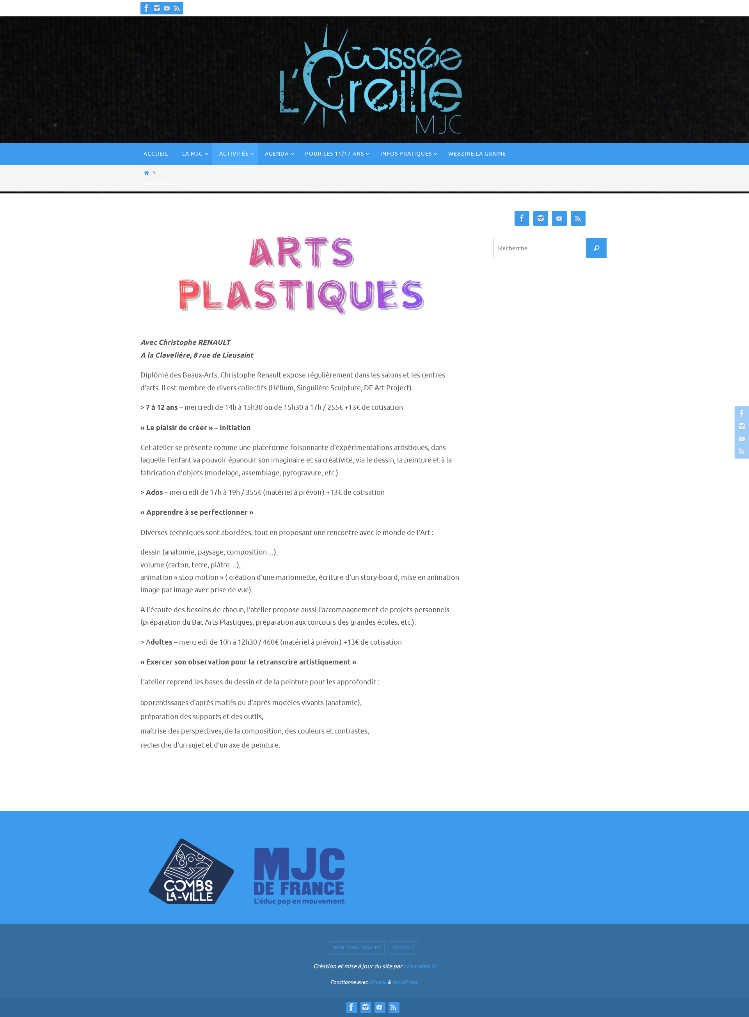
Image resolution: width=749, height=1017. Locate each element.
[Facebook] (146, 8)
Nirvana (377, 982)
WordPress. (405, 982)
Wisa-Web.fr (419, 966)
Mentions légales (357, 947)
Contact (404, 947)
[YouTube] (167, 8)
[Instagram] (157, 8)
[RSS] (177, 8)
